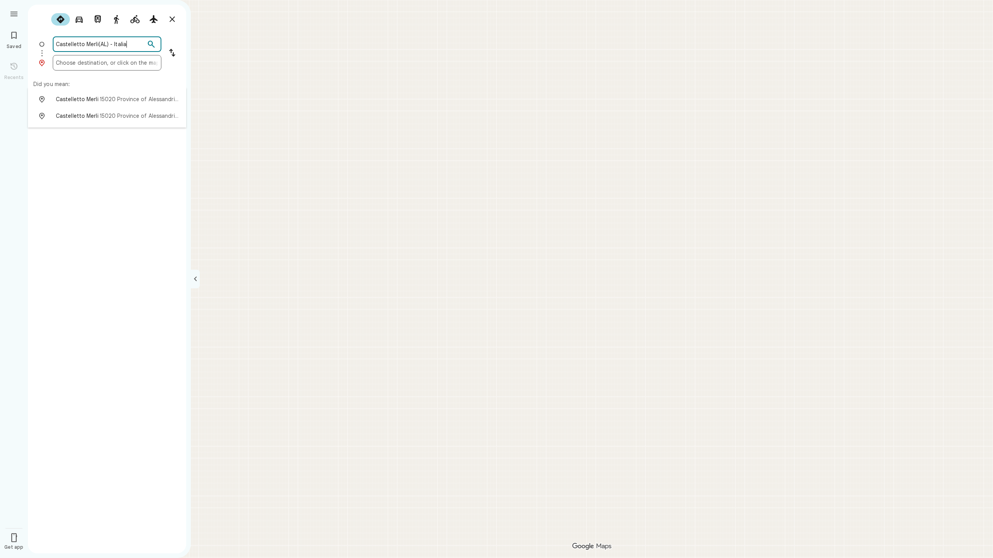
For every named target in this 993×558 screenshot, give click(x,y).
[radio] (60, 19)
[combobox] (100, 44)
